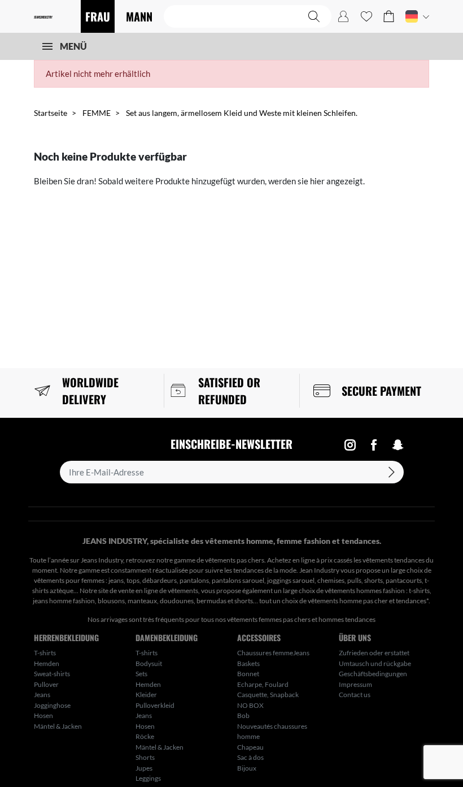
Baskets (248, 663)
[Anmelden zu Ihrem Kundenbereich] (343, 16)
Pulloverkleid (155, 705)
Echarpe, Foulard (263, 684)
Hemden (46, 663)
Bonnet (248, 673)
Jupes (144, 768)
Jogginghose (52, 705)
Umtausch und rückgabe (375, 663)
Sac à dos (250, 757)
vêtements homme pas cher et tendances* (368, 600)
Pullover (46, 684)
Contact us (354, 694)
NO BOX (250, 705)
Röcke (145, 736)
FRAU (97, 16)
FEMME (96, 113)
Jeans (42, 694)
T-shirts (45, 652)
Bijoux (246, 768)
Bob (243, 715)
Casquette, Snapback (268, 694)
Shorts (145, 757)
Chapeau (250, 747)
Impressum (355, 684)
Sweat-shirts (52, 673)
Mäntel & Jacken (58, 726)
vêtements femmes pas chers (269, 619)
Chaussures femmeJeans (273, 652)
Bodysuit (149, 663)
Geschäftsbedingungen (373, 673)
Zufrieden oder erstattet (374, 652)
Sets (141, 673)
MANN (139, 16)
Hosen (43, 715)
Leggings (148, 778)
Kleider (146, 694)
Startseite (50, 113)
